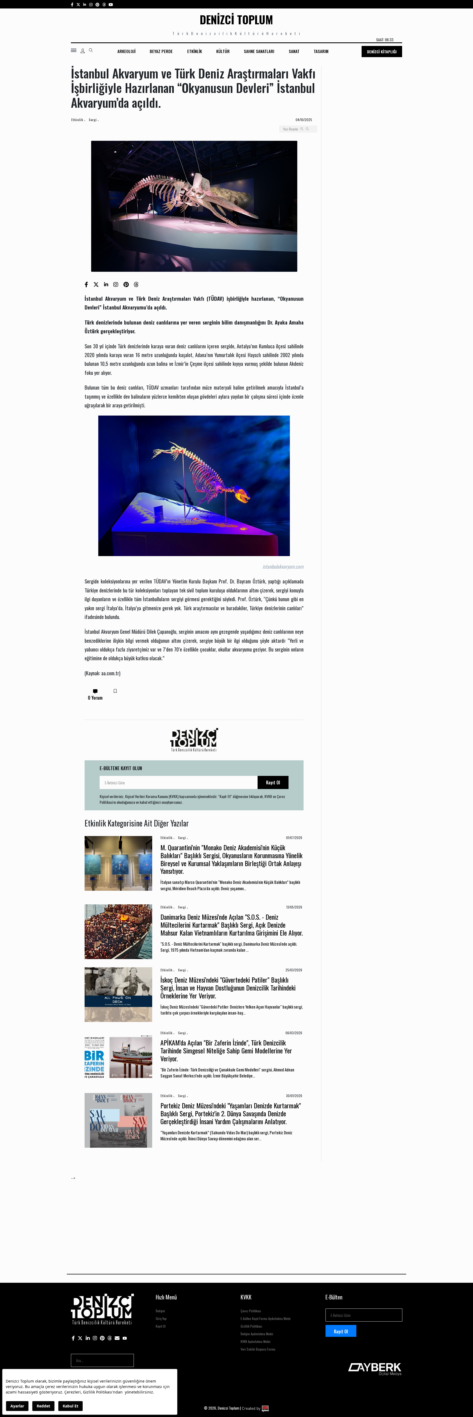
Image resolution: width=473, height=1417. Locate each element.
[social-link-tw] (78, 4)
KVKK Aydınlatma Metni (255, 1341)
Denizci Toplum (236, 19)
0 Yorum (95, 697)
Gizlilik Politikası (251, 1326)
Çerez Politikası (251, 1310)
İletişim (160, 1310)
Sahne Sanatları (259, 51)
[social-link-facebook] (72, 4)
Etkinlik (194, 51)
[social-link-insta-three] (97, 4)
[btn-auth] (82, 51)
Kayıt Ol (273, 782)
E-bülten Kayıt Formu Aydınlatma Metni (266, 1318)
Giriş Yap (161, 1318)
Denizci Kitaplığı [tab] (382, 51)
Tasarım (321, 51)
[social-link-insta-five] (111, 4)
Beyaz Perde (161, 51)
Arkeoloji (126, 51)
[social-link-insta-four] (104, 4)
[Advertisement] (235, 1219)
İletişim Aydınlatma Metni (257, 1333)
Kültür (223, 51)
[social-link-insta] (84, 4)
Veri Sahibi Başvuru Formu (258, 1349)
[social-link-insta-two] (91, 4)
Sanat (294, 51)
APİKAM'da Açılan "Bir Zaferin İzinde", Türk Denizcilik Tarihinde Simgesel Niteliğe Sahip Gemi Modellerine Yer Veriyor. (226, 1050)
